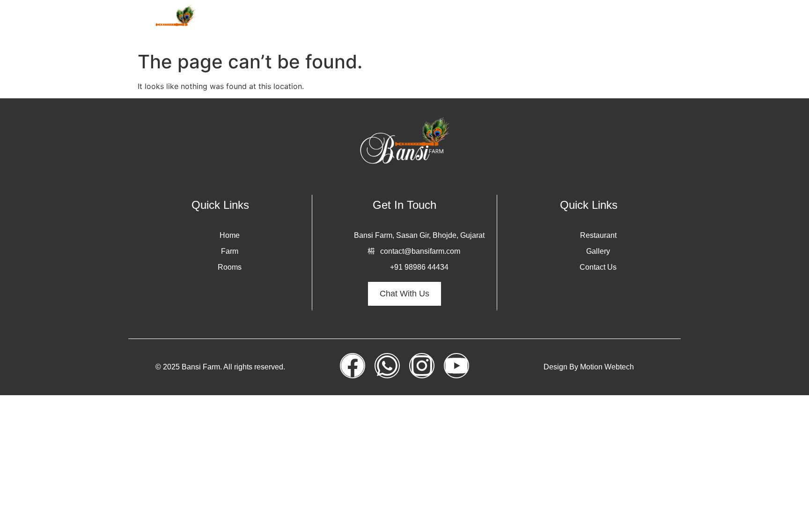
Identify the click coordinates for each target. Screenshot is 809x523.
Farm (435, 23)
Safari (511, 23)
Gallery (549, 23)
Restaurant (597, 23)
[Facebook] (352, 365)
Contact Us (653, 23)
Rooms (472, 23)
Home (400, 23)
